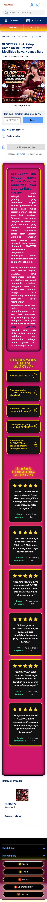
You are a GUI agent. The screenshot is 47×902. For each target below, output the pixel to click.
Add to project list (26, 147)
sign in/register (22, 154)
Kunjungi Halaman (13, 816)
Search (6, 12)
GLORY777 (16, 193)
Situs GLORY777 (23, 326)
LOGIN (35, 27)
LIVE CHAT (25, 894)
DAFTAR (12, 27)
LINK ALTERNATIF (25, 886)
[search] (23, 12)
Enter (33, 120)
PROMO (25, 864)
